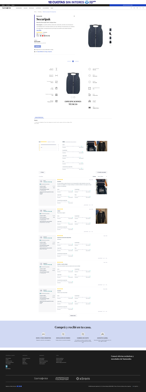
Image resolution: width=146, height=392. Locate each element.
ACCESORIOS (46, 8)
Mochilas (40, 11)
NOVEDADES (19, 8)
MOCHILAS (31, 8)
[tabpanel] (73, 129)
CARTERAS (38, 8)
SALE (52, 8)
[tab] (39, 117)
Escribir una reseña (102, 172)
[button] (41, 32)
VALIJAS (25, 8)
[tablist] (73, 117)
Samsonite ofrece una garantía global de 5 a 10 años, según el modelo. (102, 341)
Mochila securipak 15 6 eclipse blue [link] (49, 11)
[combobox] (136, 386)
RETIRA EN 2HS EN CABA (127, 5)
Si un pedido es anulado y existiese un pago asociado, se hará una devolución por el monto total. (82, 341)
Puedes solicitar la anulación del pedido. (63, 340)
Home (35, 11)
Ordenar (94, 176)
